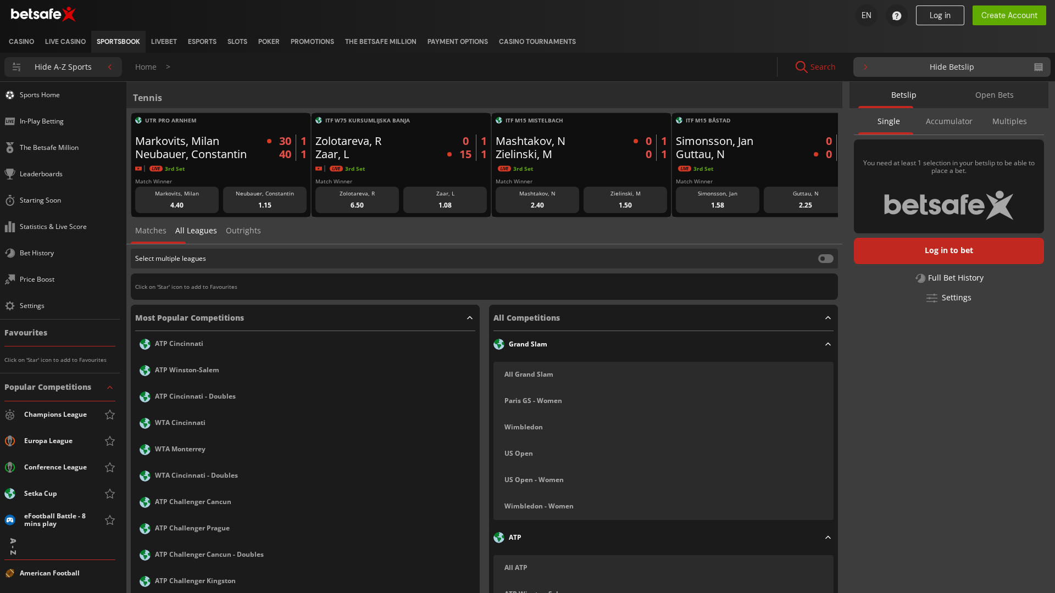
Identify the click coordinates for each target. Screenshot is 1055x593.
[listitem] (21, 42)
